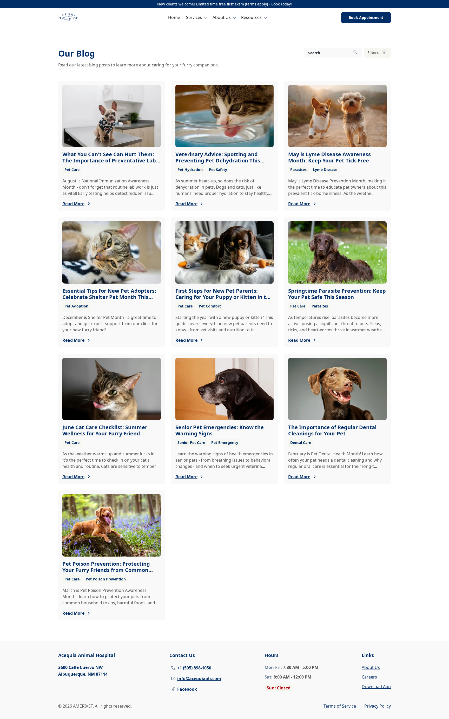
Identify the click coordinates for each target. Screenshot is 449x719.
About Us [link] (371, 667)
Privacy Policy (377, 706)
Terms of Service (339, 706)
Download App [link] (376, 686)
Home (174, 17)
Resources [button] (251, 17)
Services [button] (194, 17)
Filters (373, 52)
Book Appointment (366, 17)
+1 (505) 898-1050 (194, 668)
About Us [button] (222, 17)
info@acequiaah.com (199, 678)
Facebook (187, 689)
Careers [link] (369, 677)
